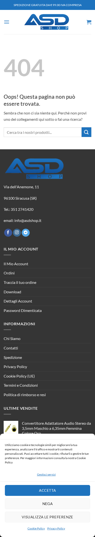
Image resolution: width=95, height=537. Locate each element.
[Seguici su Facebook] (8, 233)
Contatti (11, 348)
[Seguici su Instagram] (17, 233)
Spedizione (13, 357)
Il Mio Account (16, 263)
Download (12, 291)
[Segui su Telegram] (26, 233)
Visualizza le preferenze (47, 517)
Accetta (47, 490)
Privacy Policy (56, 528)
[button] (7, 22)
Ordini (9, 273)
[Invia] (86, 132)
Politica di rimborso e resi (25, 394)
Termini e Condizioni (21, 385)
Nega (47, 503)
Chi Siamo (12, 338)
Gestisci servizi (46, 474)
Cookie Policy (36, 528)
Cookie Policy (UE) (19, 376)
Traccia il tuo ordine (20, 282)
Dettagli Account (18, 301)
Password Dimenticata (23, 310)
